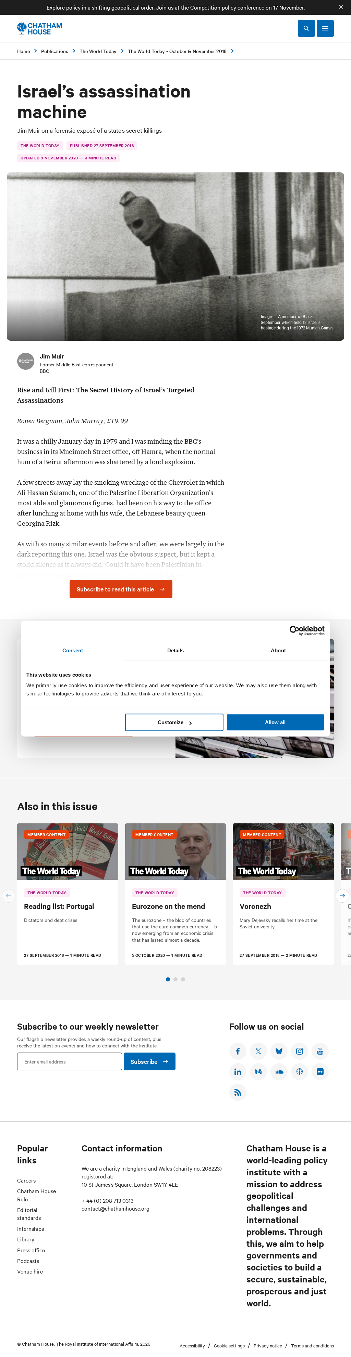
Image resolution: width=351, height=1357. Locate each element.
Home (23, 51)
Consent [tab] (72, 650)
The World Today (98, 51)
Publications (54, 51)
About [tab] (278, 650)
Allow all (275, 722)
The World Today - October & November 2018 (177, 51)
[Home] (39, 28)
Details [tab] (175, 650)
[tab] (168, 979)
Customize (170, 722)
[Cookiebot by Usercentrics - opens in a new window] (295, 631)
